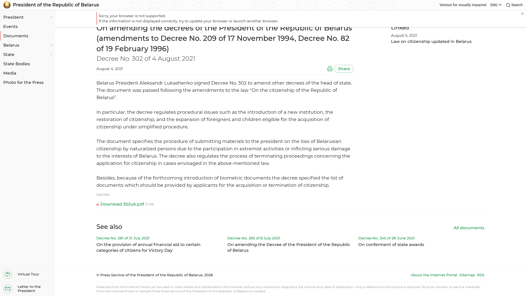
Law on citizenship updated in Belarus (431, 41)
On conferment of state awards (391, 244)
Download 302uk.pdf (122, 204)
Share (344, 68)
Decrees (103, 194)
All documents (469, 227)
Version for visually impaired (463, 5)
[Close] (522, 13)
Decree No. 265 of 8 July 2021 (253, 238)
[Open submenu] (51, 17)
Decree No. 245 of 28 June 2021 (386, 238)
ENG (494, 5)
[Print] (329, 69)
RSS (480, 275)
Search (517, 5)
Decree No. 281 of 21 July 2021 (123, 238)
